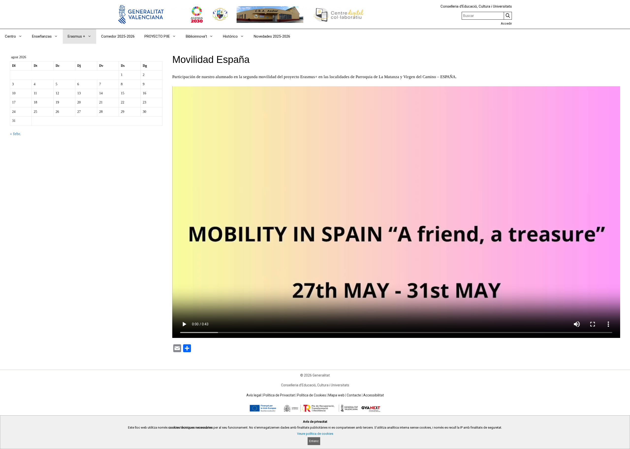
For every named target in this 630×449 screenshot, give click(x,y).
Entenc (314, 441)
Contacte (354, 395)
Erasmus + (76, 36)
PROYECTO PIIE (157, 36)
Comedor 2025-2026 (118, 36)
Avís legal (253, 395)
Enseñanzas (42, 36)
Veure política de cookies (315, 433)
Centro (10, 36)
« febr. (15, 133)
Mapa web (336, 395)
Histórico (230, 36)
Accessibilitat (373, 395)
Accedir (506, 23)
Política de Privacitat (279, 395)
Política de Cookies (311, 395)
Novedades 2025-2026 (272, 36)
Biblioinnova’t (196, 36)
